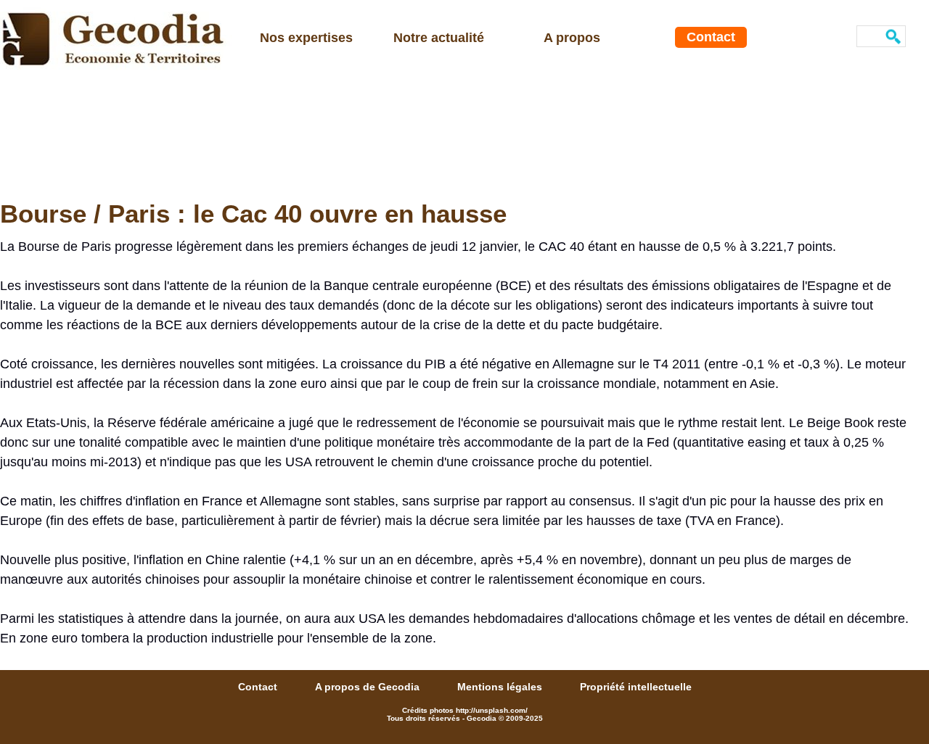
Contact (711, 37)
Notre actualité (438, 37)
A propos (572, 37)
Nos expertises (306, 37)
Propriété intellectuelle (636, 687)
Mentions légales (501, 687)
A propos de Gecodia (368, 687)
